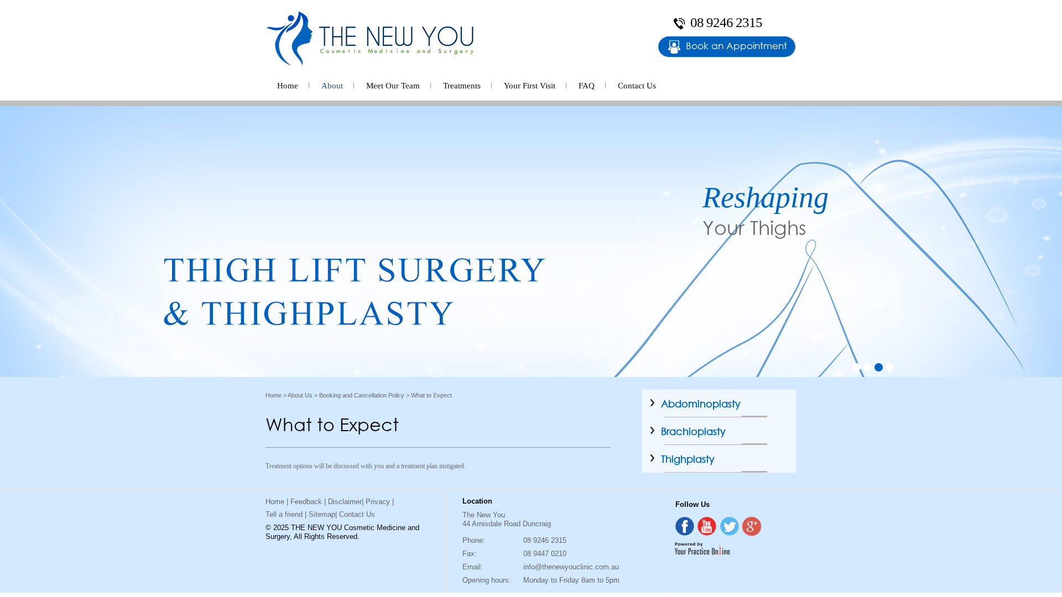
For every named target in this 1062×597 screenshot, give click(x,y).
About (332, 85)
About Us (300, 395)
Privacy (378, 502)
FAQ (587, 85)
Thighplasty (688, 459)
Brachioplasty (693, 431)
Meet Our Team (393, 85)
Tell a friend (284, 514)
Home (287, 85)
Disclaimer (345, 502)
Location (477, 501)
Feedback (306, 502)
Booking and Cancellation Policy (361, 395)
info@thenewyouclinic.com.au (571, 567)
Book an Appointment (736, 45)
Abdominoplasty (701, 403)
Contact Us (637, 85)
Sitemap (322, 514)
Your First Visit (529, 85)
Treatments (462, 85)
